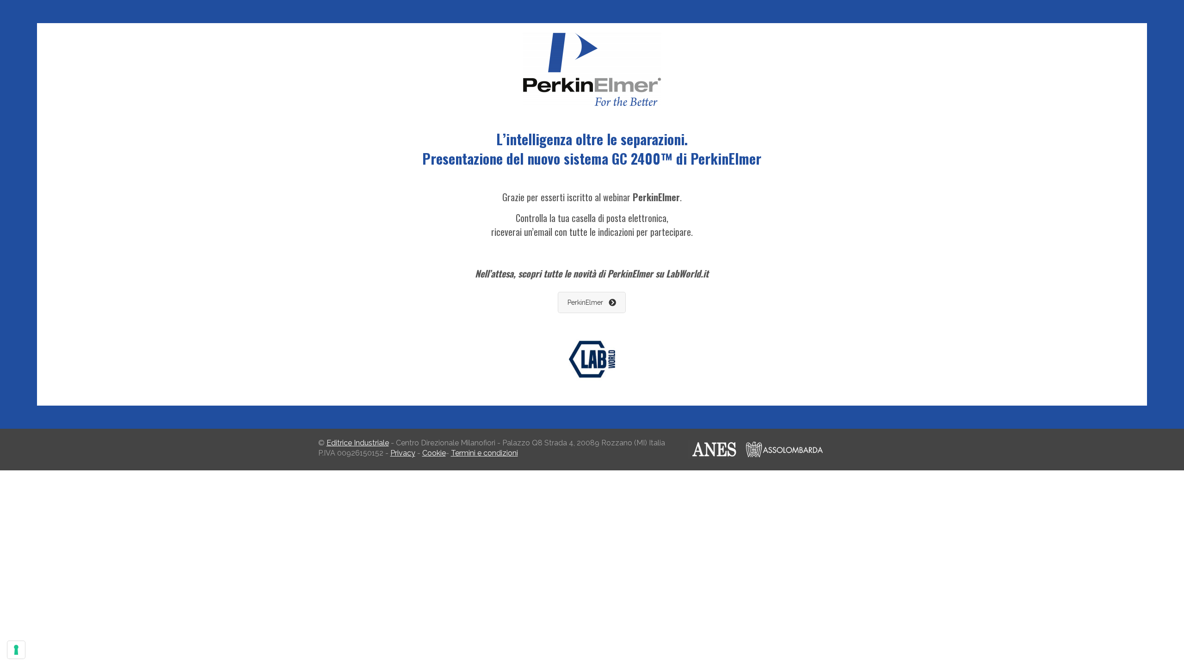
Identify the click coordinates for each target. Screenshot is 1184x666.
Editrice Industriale (358, 442)
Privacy (402, 453)
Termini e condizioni (484, 453)
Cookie (434, 453)
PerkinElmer (585, 302)
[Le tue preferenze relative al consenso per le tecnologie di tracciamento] (16, 650)
